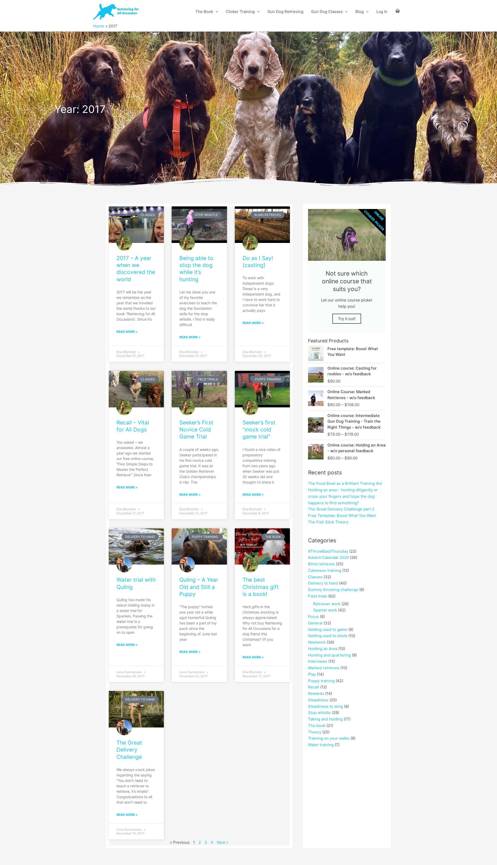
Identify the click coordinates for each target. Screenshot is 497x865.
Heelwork (317, 642)
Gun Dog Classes (327, 11)
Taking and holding (325, 719)
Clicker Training (240, 11)
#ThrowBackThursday (328, 551)
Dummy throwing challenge (333, 589)
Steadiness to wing (325, 706)
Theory (314, 732)
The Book (204, 11)
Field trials (317, 596)
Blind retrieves (321, 563)
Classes (315, 576)
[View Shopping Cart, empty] (397, 12)
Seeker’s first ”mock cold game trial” (259, 429)
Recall (313, 686)
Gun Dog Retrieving (285, 11)
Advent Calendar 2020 (328, 557)
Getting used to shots (327, 635)
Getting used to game (327, 629)
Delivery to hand (323, 583)
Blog (359, 11)
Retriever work (326, 603)
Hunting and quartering (329, 655)
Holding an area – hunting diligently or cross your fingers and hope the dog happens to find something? (343, 496)
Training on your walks (328, 738)
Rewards (316, 693)
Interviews (317, 661)
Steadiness (318, 699)
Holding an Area (322, 648)
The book (316, 725)
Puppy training (321, 680)
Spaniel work (325, 610)
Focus (313, 616)
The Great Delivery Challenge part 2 (341, 509)
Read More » (127, 332)
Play (312, 674)
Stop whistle (319, 712)
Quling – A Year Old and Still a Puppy (198, 586)
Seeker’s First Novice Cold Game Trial (196, 429)
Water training (321, 744)
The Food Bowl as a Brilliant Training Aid (345, 483)
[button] (215, 11)
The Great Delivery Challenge (129, 749)
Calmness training (324, 570)
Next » (223, 842)
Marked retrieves (323, 667)
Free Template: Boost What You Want (342, 515)
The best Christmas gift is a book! (261, 586)
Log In (382, 11)
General (315, 623)
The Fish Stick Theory (328, 522)
